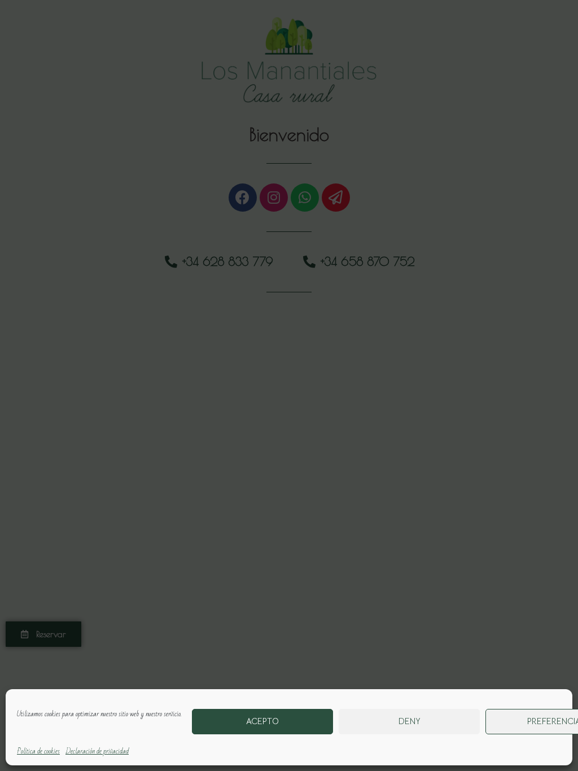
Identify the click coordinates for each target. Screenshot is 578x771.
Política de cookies (38, 751)
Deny (410, 721)
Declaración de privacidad (97, 751)
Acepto (262, 721)
